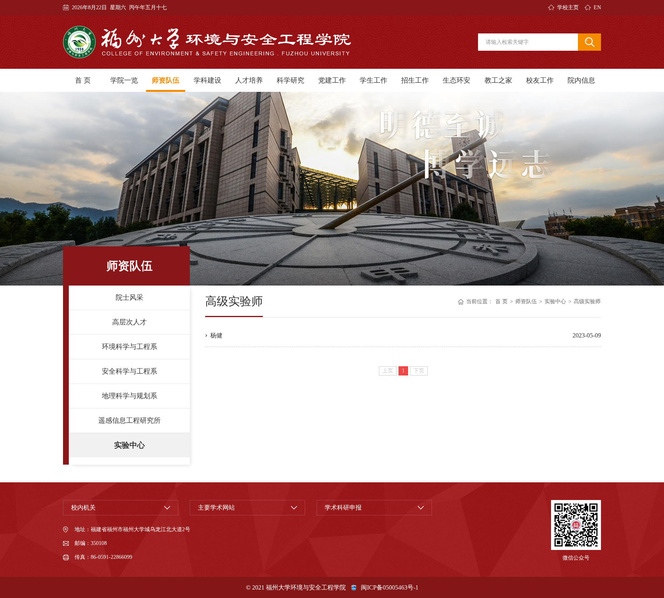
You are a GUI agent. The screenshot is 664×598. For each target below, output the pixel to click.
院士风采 (129, 297)
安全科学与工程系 (129, 371)
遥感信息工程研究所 (129, 420)
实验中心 (129, 445)
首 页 (83, 80)
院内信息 (581, 80)
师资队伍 (165, 80)
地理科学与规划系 (129, 396)
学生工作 (373, 80)
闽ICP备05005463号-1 (389, 587)
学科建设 (207, 80)
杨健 (216, 335)
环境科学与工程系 (129, 346)
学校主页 (568, 7)
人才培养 (249, 80)
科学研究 (290, 80)
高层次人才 (129, 322)
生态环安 (456, 80)
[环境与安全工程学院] (207, 42)
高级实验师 (587, 301)
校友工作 (540, 80)
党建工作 (332, 80)
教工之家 (498, 80)
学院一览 (124, 80)
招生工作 (415, 80)
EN (597, 7)
